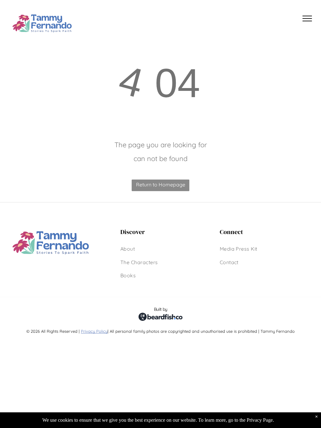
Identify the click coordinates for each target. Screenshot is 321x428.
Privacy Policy (94, 331)
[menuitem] (127, 248)
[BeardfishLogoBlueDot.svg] (160, 327)
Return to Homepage (160, 184)
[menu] (307, 18)
